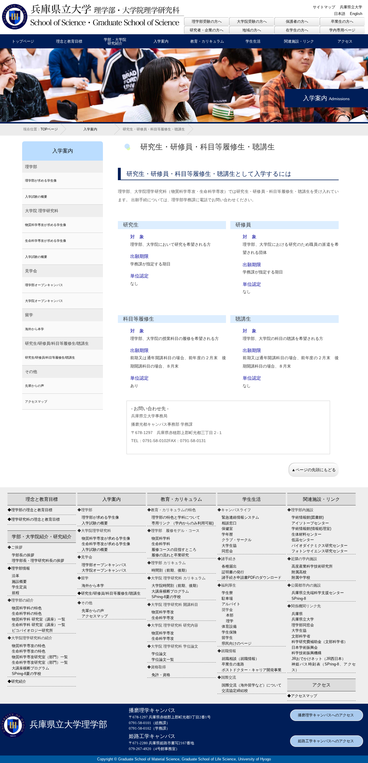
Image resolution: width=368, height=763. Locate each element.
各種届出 (229, 566)
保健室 (227, 528)
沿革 (15, 576)
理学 (229, 621)
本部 (229, 615)
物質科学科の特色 (27, 608)
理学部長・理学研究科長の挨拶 (38, 560)
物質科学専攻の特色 (28, 646)
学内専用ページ (342, 30)
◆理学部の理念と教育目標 (29, 510)
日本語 (339, 14)
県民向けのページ (237, 643)
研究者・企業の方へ (206, 30)
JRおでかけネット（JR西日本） (319, 659)
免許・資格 (161, 675)
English (356, 14)
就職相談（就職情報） (240, 659)
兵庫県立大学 (351, 7)
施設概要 (19, 581)
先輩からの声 (34, 385)
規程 (15, 593)
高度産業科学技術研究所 (312, 566)
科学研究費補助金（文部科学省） (320, 642)
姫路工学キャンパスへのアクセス (326, 741)
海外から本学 (34, 329)
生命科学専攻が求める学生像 (45, 240)
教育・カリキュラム (207, 41)
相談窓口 (229, 523)
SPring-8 (299, 598)
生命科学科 (161, 544)
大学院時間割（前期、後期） (176, 585)
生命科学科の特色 (27, 613)
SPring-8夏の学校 (26, 673)
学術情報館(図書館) (308, 517)
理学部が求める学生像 (41, 180)
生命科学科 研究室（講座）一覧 (38, 625)
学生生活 (253, 41)
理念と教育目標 (69, 41)
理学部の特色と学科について (176, 517)
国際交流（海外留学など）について (251, 685)
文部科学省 (301, 636)
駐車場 (227, 598)
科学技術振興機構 (306, 653)
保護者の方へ (297, 21)
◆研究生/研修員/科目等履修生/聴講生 (109, 593)
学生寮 (227, 593)
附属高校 (299, 572)
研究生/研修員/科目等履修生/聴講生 (50, 357)
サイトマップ (324, 7)
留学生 (227, 637)
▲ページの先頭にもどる (314, 469)
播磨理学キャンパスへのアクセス (326, 715)
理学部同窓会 (303, 625)
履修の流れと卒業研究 (170, 555)
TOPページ (49, 129)
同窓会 (227, 551)
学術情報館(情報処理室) (311, 528)
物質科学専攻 (163, 612)
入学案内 (161, 41)
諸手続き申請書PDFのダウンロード (251, 577)
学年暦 (227, 534)
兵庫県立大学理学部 (68, 724)
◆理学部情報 (18, 568)
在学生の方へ (297, 30)
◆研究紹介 (16, 681)
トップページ (23, 41)
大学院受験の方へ (252, 21)
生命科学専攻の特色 (28, 651)
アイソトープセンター (310, 523)
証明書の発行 (233, 572)
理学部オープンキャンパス (44, 285)
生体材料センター (306, 534)
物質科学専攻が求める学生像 (45, 225)
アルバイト (231, 604)
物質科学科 (161, 538)
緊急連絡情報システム (240, 517)
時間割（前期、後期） (170, 570)
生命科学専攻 (163, 618)
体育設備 (229, 626)
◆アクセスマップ (302, 696)
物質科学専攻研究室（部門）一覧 (40, 657)
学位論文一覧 (163, 659)
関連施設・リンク (299, 41)
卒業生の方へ (342, 21)
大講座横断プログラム (30, 668)
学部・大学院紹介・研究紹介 (42, 536)
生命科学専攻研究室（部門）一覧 (40, 662)
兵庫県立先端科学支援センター (318, 593)
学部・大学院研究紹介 (115, 41)
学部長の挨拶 (23, 555)
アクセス (345, 41)
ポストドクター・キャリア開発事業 (251, 670)
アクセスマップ (36, 401)
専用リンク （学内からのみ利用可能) (183, 523)
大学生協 (229, 545)
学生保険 (229, 632)
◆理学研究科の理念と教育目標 (33, 519)
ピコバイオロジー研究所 (32, 630)
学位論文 (159, 654)
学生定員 (19, 587)
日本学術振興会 (305, 647)
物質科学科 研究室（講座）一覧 (38, 619)
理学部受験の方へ (207, 21)
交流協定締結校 (235, 690)
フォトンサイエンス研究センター (320, 551)
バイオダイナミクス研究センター (320, 545)
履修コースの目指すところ (174, 549)
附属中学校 (301, 577)
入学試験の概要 (36, 196)
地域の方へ (251, 30)
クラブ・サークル (237, 540)
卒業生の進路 (233, 664)
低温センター (303, 540)
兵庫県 (297, 614)
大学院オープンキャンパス (44, 300)
